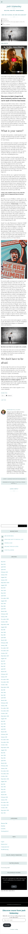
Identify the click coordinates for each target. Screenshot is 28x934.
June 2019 (3, 603)
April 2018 (3, 637)
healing (4, 21)
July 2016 (3, 690)
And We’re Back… (9, 536)
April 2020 (3, 595)
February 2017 (4, 674)
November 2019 (5, 598)
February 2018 (4, 642)
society (20, 21)
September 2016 (5, 687)
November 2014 (5, 742)
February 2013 (4, 797)
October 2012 (4, 807)
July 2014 (3, 752)
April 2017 (3, 669)
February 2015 (4, 734)
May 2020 (3, 593)
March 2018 (3, 640)
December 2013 (5, 771)
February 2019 (4, 614)
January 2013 (4, 799)
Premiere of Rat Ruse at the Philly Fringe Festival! (14, 483)
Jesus (12, 21)
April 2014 (3, 760)
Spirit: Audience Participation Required (14, 478)
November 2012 (5, 805)
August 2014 (4, 750)
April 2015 (3, 729)
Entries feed (4, 844)
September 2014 (5, 747)
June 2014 (3, 755)
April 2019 (3, 608)
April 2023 (3, 567)
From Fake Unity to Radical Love (13, 539)
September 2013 (5, 779)
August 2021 (4, 577)
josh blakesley (14, 6)
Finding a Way (8, 543)
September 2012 (5, 810)
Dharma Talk (4, 823)
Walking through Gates (11, 546)
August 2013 (4, 781)
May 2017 (3, 666)
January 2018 (4, 645)
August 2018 (4, 627)
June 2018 (3, 632)
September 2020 (5, 582)
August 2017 (4, 658)
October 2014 (4, 745)
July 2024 (3, 561)
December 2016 (5, 679)
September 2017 (5, 656)
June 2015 (3, 724)
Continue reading (14, 929)
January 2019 (4, 616)
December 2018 (4, 619)
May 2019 (3, 606)
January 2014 (4, 768)
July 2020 (3, 587)
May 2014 (3, 758)
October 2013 (4, 776)
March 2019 (4, 611)
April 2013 (3, 792)
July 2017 (3, 661)
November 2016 (5, 682)
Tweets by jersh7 (5, 867)
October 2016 (4, 684)
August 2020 (4, 585)
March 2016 (4, 700)
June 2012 (3, 813)
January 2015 (4, 737)
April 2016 (3, 697)
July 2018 (3, 629)
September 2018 (5, 624)
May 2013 (3, 789)
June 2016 (3, 692)
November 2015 (5, 711)
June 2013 (3, 786)
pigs (14, 21)
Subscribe (7, 925)
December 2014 (5, 739)
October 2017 (4, 653)
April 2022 (3, 569)
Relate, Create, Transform (14, 855)
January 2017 (4, 676)
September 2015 (5, 716)
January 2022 (4, 574)
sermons (3, 828)
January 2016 (4, 705)
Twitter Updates (14, 863)
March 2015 (3, 731)
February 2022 (4, 572)
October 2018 (4, 622)
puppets (17, 21)
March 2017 (3, 671)
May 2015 (3, 726)
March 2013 (4, 794)
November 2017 (5, 650)
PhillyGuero (4, 19)
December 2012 (4, 802)
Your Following (9, 550)
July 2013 (3, 784)
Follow (14, 886)
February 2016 (4, 703)
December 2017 (4, 648)
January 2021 (4, 580)
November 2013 (5, 773)
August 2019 (4, 601)
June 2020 (3, 590)
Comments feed (5, 847)
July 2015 (3, 721)
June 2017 (3, 663)
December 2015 (4, 708)
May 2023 (3, 564)
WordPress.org (4, 849)
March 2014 (4, 763)
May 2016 (3, 695)
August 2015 (4, 718)
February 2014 (4, 765)
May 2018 (3, 635)
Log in (2, 841)
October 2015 (4, 713)
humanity (8, 21)
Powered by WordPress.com (14, 904)
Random (3, 826)
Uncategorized (5, 20)
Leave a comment (6, 24)
